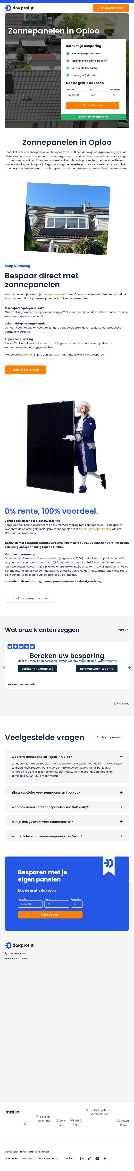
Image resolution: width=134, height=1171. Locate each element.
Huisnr (90, 90)
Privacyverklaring (48, 1158)
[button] (4, 667)
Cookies (69, 1158)
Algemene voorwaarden (18, 1158)
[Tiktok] (89, 1158)
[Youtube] (97, 1158)
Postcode (70, 90)
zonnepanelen (51, 294)
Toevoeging (115, 90)
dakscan (28, 354)
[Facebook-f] (105, 1158)
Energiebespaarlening (97, 529)
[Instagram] (82, 1158)
